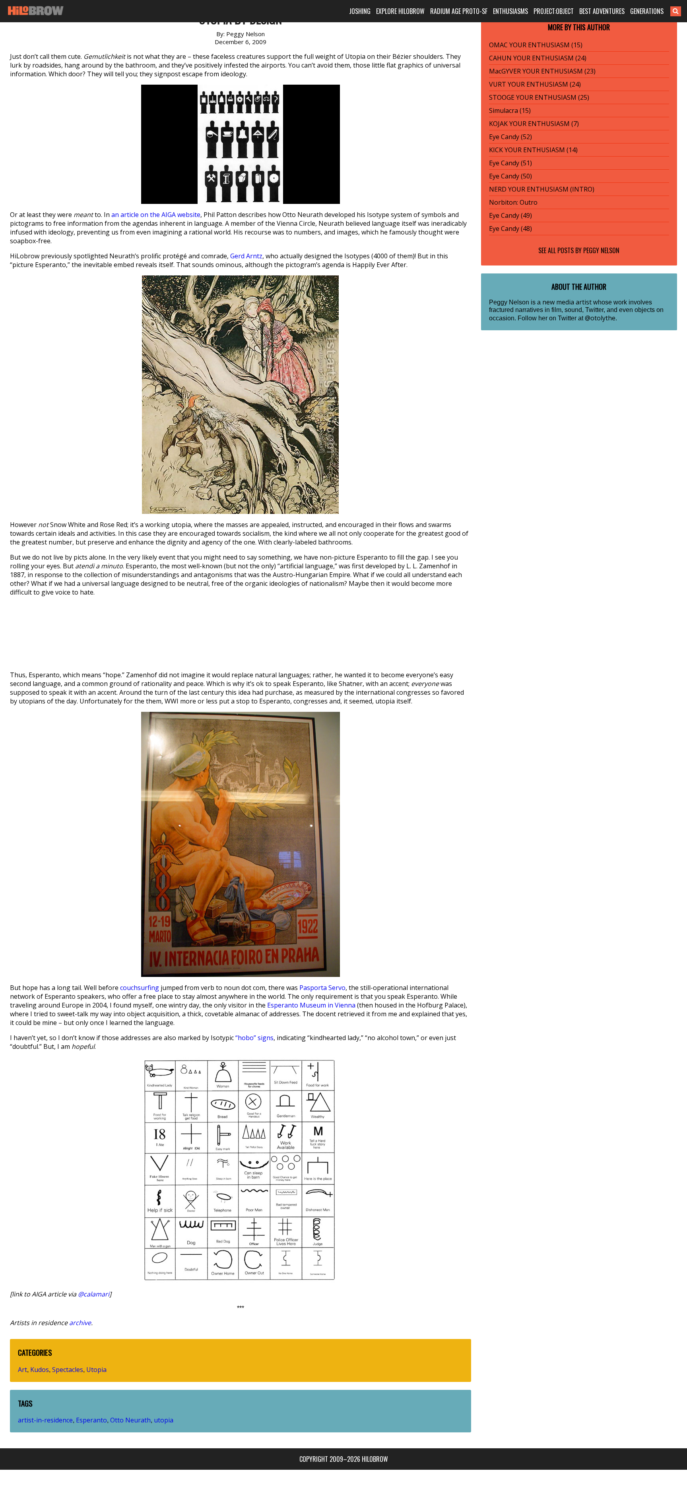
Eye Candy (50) (510, 176)
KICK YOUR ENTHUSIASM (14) (533, 149)
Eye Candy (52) (510, 136)
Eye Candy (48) (510, 228)
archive (80, 1322)
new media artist (567, 302)
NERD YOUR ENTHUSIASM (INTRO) (541, 189)
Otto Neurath (130, 1420)
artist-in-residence (45, 1420)
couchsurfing (139, 987)
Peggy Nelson (601, 250)
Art (22, 1369)
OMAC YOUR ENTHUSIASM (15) (535, 45)
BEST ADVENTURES (602, 11)
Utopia (96, 1369)
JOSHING (360, 11)
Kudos (39, 1369)
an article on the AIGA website (155, 214)
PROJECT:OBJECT (554, 11)
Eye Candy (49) (510, 215)
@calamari (93, 1294)
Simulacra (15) (510, 110)
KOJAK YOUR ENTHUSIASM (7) (534, 123)
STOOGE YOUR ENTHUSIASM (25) (539, 97)
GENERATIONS (647, 11)
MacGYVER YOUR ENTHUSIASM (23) (542, 71)
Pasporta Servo (322, 987)
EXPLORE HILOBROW (400, 11)
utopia (163, 1420)
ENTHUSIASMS (510, 11)
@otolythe (600, 318)
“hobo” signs (254, 1037)
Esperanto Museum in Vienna (311, 1005)
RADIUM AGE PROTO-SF (458, 11)
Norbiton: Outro (513, 202)
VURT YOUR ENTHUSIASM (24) (535, 84)
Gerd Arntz (246, 256)
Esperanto (91, 1420)
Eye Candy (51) (510, 163)
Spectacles (67, 1369)
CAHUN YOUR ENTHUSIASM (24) (537, 58)
